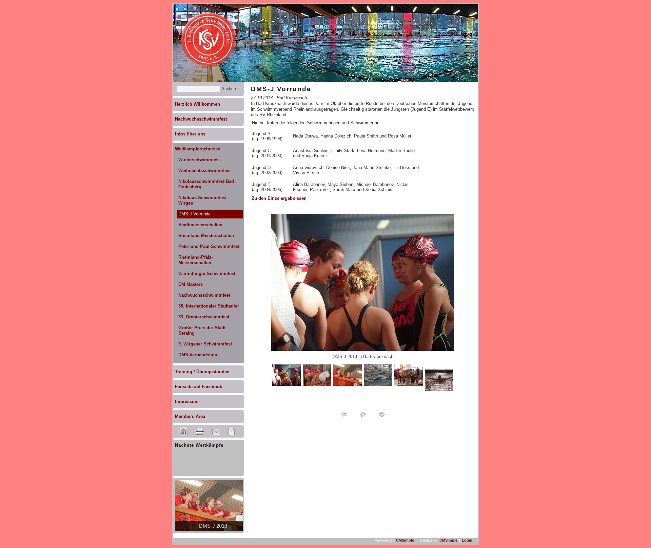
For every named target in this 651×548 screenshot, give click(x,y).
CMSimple (405, 540)
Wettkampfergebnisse (197, 148)
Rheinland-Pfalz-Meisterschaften (195, 260)
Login (467, 540)
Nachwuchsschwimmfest (201, 119)
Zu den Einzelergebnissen (279, 198)
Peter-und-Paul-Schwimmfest (208, 246)
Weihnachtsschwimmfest (204, 170)
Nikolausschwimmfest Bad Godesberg (206, 184)
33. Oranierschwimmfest (203, 316)
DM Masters (190, 284)
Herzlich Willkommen (197, 104)
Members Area (190, 416)
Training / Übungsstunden (202, 371)
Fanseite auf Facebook (198, 386)
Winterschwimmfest (199, 159)
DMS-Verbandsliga (197, 354)
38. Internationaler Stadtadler (208, 306)
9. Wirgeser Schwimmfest (205, 343)
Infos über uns (190, 133)
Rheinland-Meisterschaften (206, 235)
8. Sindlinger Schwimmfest (206, 273)
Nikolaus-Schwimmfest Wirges (202, 200)
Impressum (187, 401)
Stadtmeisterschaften (200, 224)
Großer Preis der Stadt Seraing (201, 330)
